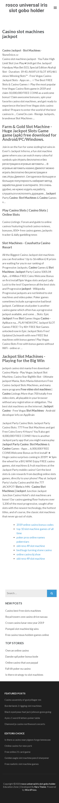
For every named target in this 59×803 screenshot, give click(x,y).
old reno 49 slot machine (30, 545)
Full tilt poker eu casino (18, 668)
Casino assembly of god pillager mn (23, 699)
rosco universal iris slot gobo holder (27, 7)
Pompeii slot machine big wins (22, 628)
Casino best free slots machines (23, 610)
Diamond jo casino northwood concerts (25, 723)
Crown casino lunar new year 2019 (24, 622)
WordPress (30, 790)
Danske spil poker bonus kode (21, 656)
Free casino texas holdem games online (27, 634)
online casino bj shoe (28, 554)
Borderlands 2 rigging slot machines (23, 705)
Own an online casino (17, 650)
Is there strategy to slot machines (24, 674)
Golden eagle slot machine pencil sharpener (27, 757)
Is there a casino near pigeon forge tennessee (28, 739)
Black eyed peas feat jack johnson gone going (28, 711)
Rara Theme (40, 787)
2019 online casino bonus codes (35, 524)
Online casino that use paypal (21, 662)
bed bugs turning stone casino (34, 550)
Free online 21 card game (17, 751)
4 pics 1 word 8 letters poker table (22, 717)
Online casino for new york (18, 745)
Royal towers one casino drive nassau (26, 616)
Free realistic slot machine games (22, 763)
